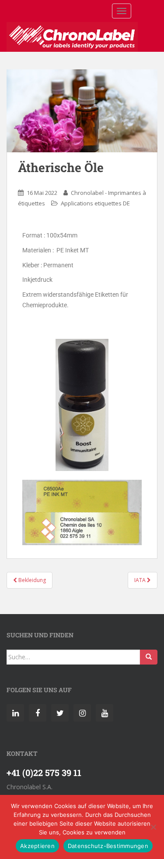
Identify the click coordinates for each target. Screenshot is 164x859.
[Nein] (153, 827)
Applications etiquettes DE (95, 203)
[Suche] (148, 657)
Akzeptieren (37, 845)
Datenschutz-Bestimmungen (108, 845)
